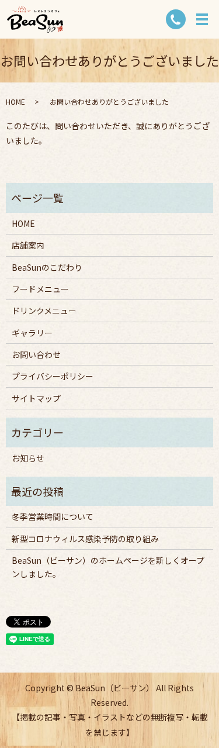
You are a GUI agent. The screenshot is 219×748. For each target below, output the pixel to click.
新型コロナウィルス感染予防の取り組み (85, 538)
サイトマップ (36, 398)
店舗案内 (28, 245)
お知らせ (28, 458)
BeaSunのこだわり (47, 267)
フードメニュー (40, 289)
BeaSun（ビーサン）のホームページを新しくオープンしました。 (108, 566)
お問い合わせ (36, 354)
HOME (15, 101)
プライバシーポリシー (52, 376)
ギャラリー (32, 333)
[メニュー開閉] (202, 19)
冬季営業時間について (52, 516)
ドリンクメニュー (44, 310)
